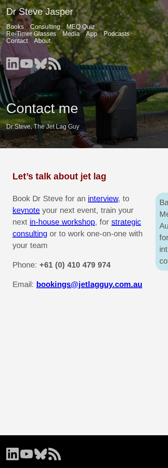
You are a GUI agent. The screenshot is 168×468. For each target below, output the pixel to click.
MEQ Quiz (80, 26)
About (42, 40)
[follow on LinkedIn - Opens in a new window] (12, 61)
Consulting (45, 26)
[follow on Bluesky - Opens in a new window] (40, 61)
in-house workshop (62, 222)
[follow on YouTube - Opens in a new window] (26, 61)
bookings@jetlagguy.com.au (89, 284)
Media (71, 33)
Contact (17, 40)
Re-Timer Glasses (31, 33)
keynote (26, 210)
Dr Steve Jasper (39, 11)
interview (103, 198)
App (91, 33)
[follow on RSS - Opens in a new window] (54, 61)
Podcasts (116, 33)
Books (15, 26)
